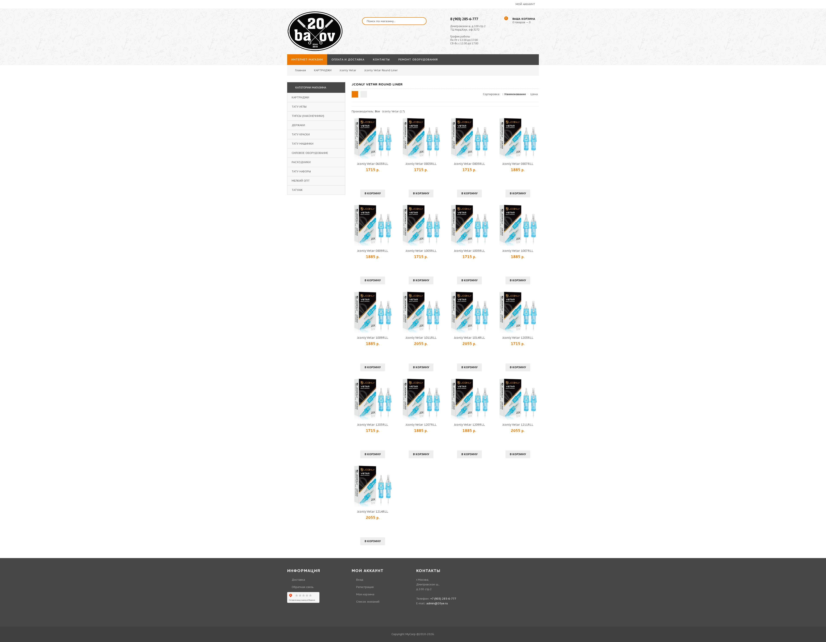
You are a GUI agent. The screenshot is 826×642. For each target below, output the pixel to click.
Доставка (298, 580)
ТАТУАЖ (297, 190)
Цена (534, 94)
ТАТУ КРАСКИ (301, 134)
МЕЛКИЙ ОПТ (301, 181)
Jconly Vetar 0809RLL (372, 251)
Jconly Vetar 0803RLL (421, 164)
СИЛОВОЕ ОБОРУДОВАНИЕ (310, 153)
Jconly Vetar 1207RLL (421, 425)
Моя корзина (365, 594)
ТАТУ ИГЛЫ (299, 106)
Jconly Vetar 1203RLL (517, 338)
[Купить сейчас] (355, 138)
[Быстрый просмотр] (373, 138)
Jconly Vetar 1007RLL (517, 251)
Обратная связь (303, 587)
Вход (740, 25)
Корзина (742, 49)
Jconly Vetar (393, 111)
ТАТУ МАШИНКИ (302, 143)
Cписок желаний (367, 601)
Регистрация (745, 33)
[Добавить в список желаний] (390, 138)
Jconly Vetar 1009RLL (372, 338)
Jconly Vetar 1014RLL (469, 338)
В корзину (373, 193)
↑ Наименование (514, 94)
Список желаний (748, 41)
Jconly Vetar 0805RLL (469, 164)
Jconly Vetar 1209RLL (469, 425)
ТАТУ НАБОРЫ (301, 171)
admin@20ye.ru (437, 603)
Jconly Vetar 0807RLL (517, 164)
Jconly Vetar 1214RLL (372, 512)
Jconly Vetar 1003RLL (421, 251)
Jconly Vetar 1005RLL (469, 251)
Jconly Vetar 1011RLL (421, 338)
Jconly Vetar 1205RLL (372, 425)
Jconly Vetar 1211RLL (517, 425)
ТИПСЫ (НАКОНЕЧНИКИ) (308, 116)
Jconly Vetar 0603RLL (372, 164)
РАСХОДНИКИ (301, 162)
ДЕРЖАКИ (298, 125)
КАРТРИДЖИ (300, 97)
